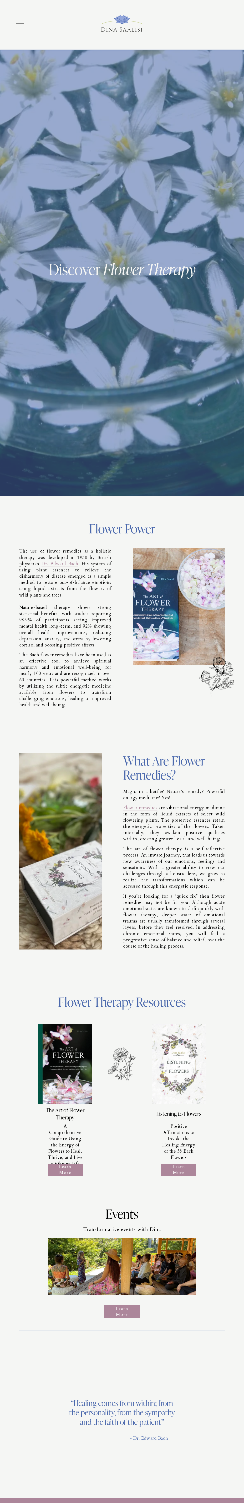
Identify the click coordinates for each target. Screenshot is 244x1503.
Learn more (122, 1312)
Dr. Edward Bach (59, 564)
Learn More (65, 1170)
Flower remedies (140, 808)
